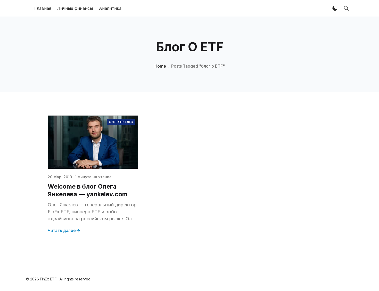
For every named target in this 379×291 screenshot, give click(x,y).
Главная (42, 8)
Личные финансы (75, 8)
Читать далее (62, 230)
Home (160, 66)
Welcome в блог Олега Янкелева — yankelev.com (88, 190)
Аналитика (110, 8)
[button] (335, 8)
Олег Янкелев (121, 122)
